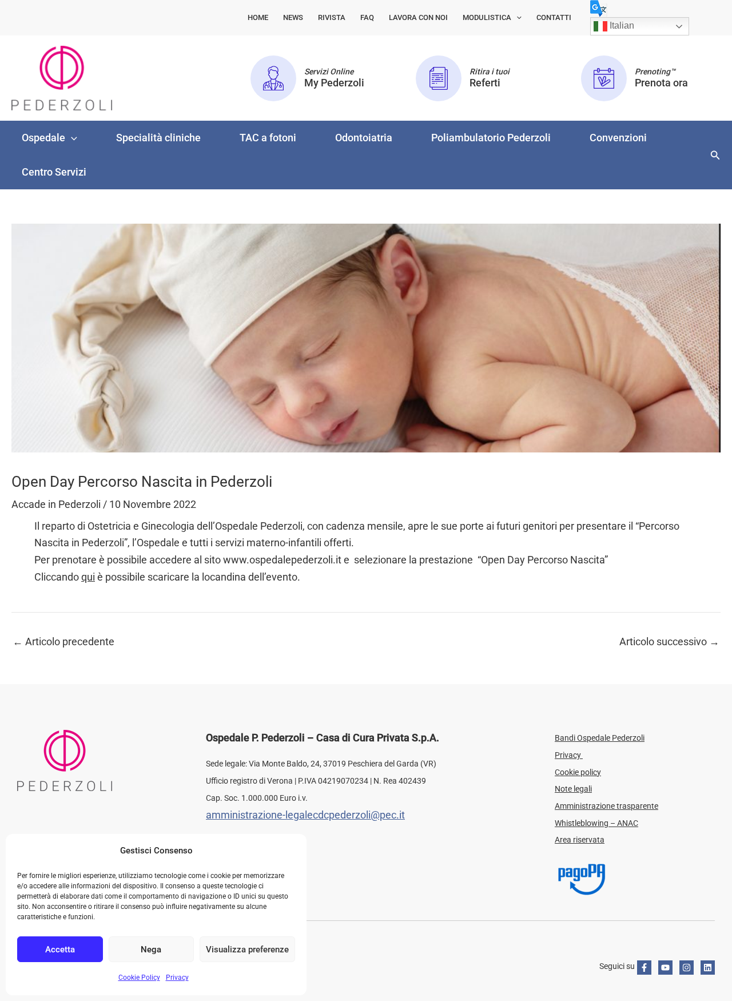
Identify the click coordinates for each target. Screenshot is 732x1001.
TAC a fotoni (268, 138)
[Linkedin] (708, 967)
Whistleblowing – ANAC (596, 823)
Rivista (331, 17)
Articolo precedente (63, 642)
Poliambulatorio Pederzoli (491, 138)
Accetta (60, 949)
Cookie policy (578, 772)
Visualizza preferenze (247, 949)
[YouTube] (665, 967)
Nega (151, 949)
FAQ (367, 17)
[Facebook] (644, 967)
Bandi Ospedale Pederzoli (600, 737)
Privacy (177, 978)
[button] (516, 17)
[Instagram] (686, 967)
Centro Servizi (54, 172)
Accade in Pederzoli (56, 504)
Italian (620, 25)
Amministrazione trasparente (606, 806)
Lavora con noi (418, 17)
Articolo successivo (669, 642)
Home (258, 17)
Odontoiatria (363, 138)
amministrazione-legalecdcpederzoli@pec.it (305, 815)
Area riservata (579, 839)
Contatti (553, 17)
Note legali (573, 788)
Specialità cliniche (158, 138)
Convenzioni (618, 138)
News (293, 17)
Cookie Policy (139, 978)
